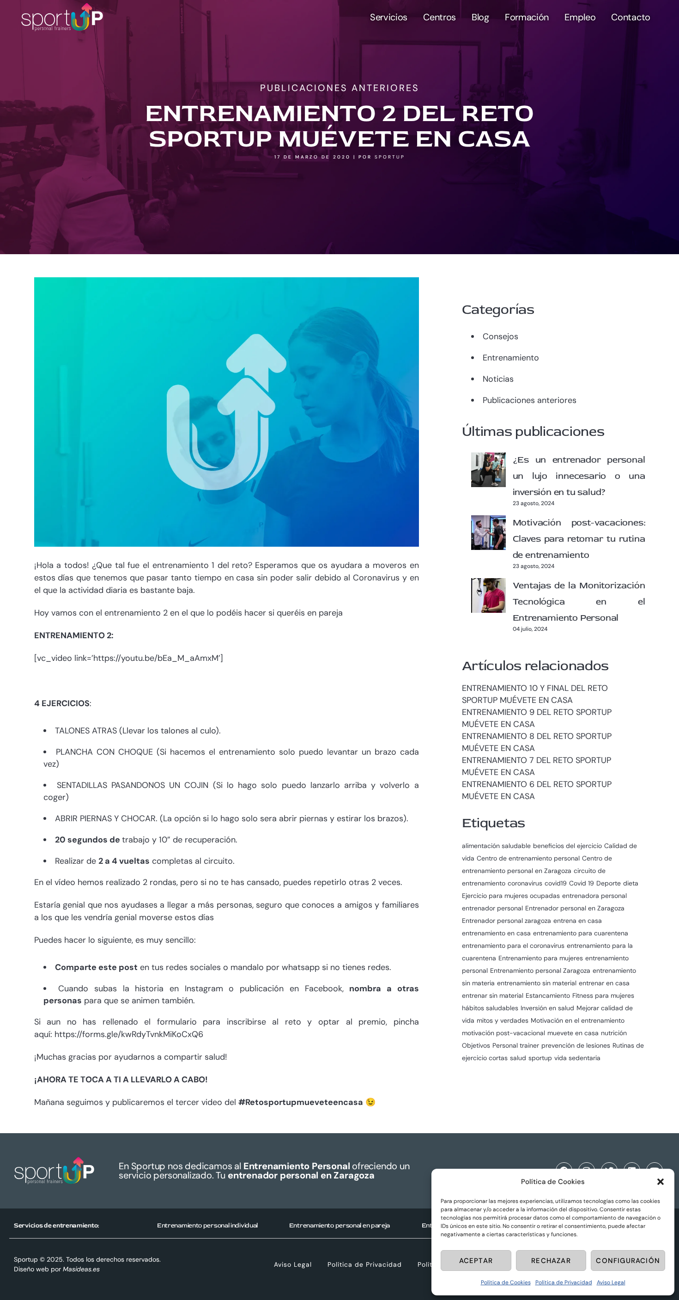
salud (518, 1058)
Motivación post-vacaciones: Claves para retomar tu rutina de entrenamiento (579, 539)
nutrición (614, 1033)
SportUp (390, 157)
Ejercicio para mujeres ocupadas (511, 895)
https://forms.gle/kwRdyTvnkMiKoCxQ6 (129, 1034)
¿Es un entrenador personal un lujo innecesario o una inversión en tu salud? (579, 476)
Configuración (628, 1260)
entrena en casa (577, 920)
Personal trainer (515, 1045)
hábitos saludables (490, 1008)
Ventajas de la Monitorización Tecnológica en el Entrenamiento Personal (579, 601)
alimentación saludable (496, 846)
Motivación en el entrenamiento (577, 1020)
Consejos (500, 336)
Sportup (26, 1259)
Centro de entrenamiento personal (528, 858)
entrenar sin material (492, 995)
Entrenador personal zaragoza (506, 920)
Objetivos (476, 1045)
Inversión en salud (547, 1008)
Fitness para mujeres (603, 995)
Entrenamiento (511, 357)
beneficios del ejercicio (567, 846)
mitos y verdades (502, 1020)
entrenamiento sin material (536, 983)
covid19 (556, 883)
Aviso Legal (611, 1282)
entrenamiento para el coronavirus (513, 945)
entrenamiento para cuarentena (580, 933)
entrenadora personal (594, 895)
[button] (660, 1181)
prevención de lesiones (575, 1045)
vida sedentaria (577, 1058)
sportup (540, 1058)
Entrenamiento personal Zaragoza (540, 970)
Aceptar (476, 1260)
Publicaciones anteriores (339, 88)
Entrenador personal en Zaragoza (574, 908)
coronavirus (525, 883)
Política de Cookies (506, 1282)
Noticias (498, 379)
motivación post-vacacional (503, 1033)
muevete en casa (573, 1033)
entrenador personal (492, 908)
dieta (630, 883)
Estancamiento (548, 995)
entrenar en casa (604, 983)
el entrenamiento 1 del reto (195, 565)
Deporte (608, 883)
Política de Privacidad (563, 1282)
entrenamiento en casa (496, 933)
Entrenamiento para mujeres (540, 958)
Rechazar (551, 1260)
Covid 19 (581, 883)
